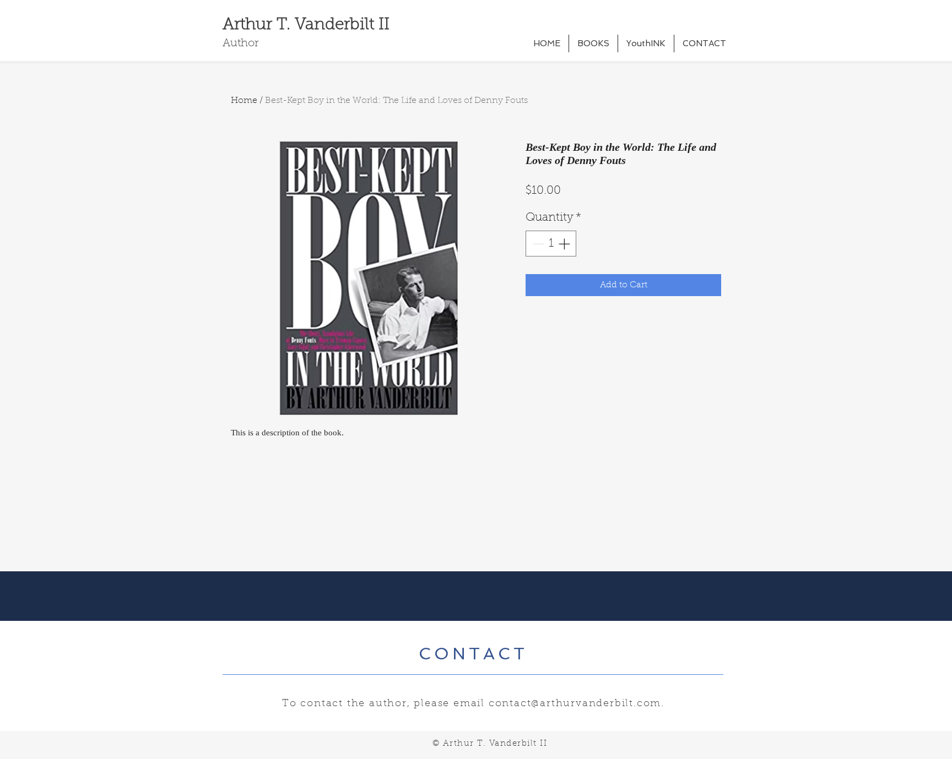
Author (240, 43)
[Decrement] (537, 243)
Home (244, 100)
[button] (593, 43)
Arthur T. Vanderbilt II (306, 25)
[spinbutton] (551, 243)
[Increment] (565, 243)
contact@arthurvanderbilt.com (575, 704)
